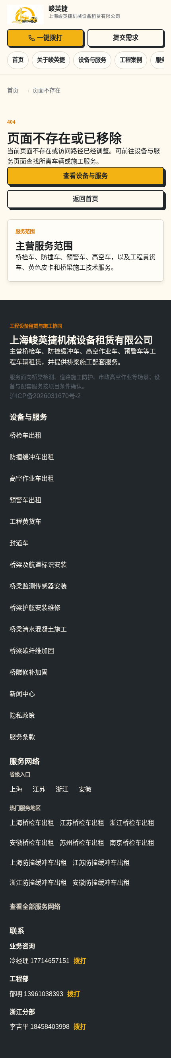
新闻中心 (22, 694)
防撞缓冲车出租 (32, 457)
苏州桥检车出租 (82, 842)
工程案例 (131, 60)
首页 (17, 60)
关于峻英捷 (51, 60)
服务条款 (22, 737)
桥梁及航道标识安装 (38, 564)
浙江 (62, 789)
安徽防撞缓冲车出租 (101, 882)
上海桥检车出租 (32, 822)
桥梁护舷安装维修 (35, 607)
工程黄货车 (25, 521)
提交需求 (125, 37)
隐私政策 (22, 715)
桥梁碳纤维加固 (32, 650)
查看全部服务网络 (35, 906)
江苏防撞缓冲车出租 (101, 862)
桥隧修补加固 (29, 672)
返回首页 (85, 198)
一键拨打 (49, 37)
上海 (16, 789)
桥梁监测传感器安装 (38, 586)
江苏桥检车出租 (82, 822)
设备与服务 (92, 60)
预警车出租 (25, 500)
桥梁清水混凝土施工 (38, 629)
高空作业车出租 (32, 478)
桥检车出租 (25, 435)
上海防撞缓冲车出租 (38, 862)
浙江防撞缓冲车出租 (38, 882)
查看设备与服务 (85, 175)
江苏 (39, 789)
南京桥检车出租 (132, 842)
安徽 (85, 789)
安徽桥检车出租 (32, 842)
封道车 (19, 543)
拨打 (80, 960)
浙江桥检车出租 (132, 822)
